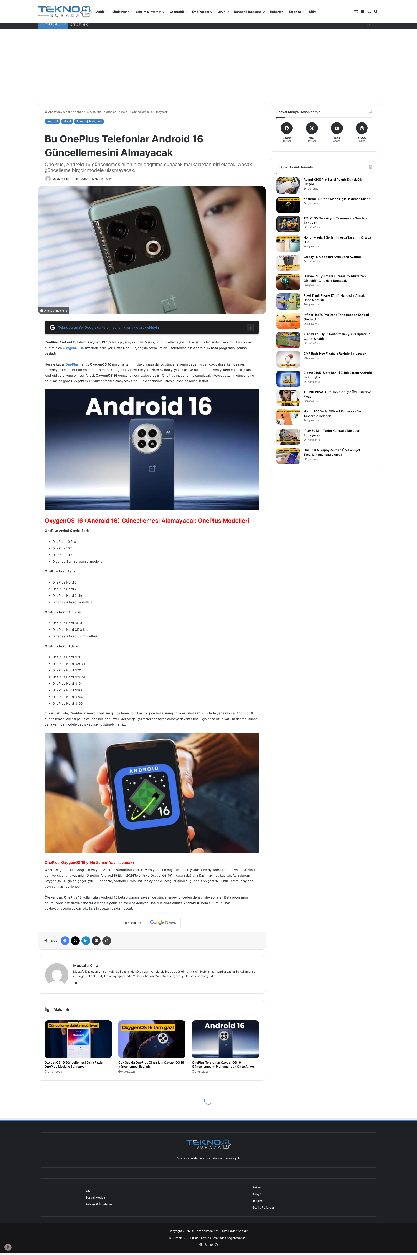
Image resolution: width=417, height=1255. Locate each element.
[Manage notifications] (7, 1247)
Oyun (222, 11)
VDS (186, 1238)
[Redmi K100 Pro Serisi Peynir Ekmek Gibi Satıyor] (288, 185)
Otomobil (177, 11)
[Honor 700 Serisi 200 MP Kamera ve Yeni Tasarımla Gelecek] (288, 417)
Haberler (276, 11)
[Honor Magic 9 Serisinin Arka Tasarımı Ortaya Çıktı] (288, 243)
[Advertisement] (208, 66)
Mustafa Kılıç (61, 179)
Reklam (257, 1187)
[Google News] (163, 922)
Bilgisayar (119, 11)
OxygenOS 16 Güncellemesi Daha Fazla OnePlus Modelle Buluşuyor (74, 1064)
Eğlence (295, 11)
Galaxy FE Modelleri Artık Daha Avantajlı (333, 257)
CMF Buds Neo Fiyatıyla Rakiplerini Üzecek (335, 353)
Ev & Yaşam (200, 11)
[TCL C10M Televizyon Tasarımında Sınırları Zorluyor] (288, 224)
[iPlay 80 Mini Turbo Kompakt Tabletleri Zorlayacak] (288, 437)
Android (78, 112)
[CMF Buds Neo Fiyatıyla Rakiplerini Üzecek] (288, 359)
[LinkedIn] (85, 940)
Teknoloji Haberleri (89, 121)
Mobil (99, 11)
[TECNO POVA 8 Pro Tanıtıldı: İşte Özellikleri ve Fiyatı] (288, 398)
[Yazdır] (106, 940)
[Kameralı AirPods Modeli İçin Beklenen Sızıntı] (288, 205)
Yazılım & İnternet (148, 11)
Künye (256, 1194)
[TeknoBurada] (65, 11)
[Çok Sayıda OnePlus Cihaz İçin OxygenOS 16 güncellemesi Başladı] (151, 1039)
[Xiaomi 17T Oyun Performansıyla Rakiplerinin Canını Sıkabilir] (288, 340)
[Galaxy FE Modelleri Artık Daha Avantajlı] (288, 263)
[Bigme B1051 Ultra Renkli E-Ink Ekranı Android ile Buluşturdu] (288, 379)
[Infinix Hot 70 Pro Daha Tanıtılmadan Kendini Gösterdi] (288, 321)
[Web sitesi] (75, 983)
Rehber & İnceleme (247, 11)
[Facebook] (65, 940)
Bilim (313, 11)
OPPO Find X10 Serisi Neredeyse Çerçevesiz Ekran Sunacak (110, 24)
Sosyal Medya (95, 1197)
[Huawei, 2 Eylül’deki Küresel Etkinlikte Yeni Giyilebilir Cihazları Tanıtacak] (288, 282)
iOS (87, 1190)
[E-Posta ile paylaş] (96, 940)
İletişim (257, 1200)
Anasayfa (54, 112)
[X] (75, 940)
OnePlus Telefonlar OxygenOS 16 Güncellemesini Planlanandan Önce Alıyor (223, 1064)
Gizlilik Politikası (263, 1207)
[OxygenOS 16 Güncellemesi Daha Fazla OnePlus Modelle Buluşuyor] (78, 1039)
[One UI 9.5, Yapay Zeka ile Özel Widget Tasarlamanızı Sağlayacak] (288, 456)
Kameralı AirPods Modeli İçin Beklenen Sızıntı (337, 199)
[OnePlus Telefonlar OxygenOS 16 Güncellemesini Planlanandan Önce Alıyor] (225, 1039)
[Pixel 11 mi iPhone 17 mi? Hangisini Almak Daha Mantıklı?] (288, 301)
